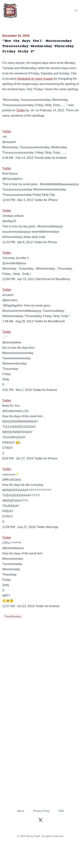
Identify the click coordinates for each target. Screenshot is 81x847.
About (20, 810)
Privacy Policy (41, 810)
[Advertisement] (40, 662)
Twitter (20, 110)
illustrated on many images (35, 78)
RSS (61, 810)
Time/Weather (13, 616)
